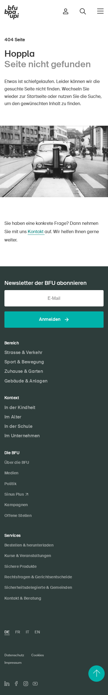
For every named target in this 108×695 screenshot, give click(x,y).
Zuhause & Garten (23, 371)
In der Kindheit (19, 407)
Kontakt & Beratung (22, 598)
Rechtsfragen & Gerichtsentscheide (38, 576)
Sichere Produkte (20, 566)
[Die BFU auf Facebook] (16, 683)
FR (17, 631)
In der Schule (18, 426)
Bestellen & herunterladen (28, 545)
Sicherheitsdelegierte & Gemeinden (38, 587)
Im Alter (13, 417)
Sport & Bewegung (24, 362)
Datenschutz (14, 655)
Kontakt (36, 232)
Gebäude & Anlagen (25, 381)
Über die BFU (16, 462)
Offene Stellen (18, 515)
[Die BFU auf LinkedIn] (6, 683)
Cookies (37, 655)
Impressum (13, 662)
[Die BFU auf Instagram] (25, 683)
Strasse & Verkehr (23, 352)
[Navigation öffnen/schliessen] (100, 11)
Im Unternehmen (22, 436)
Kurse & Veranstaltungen (27, 555)
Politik (10, 483)
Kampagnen (16, 504)
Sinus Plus (14, 494)
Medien (11, 472)
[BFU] (11, 12)
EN (37, 631)
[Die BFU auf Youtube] (35, 683)
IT (27, 631)
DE (7, 631)
